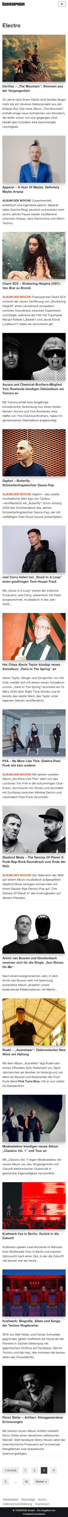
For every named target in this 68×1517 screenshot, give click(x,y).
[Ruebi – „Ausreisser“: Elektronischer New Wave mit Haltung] (34, 1021)
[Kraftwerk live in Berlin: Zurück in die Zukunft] (34, 1205)
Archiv (42, 1499)
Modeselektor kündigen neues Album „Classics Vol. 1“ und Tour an (30, 1148)
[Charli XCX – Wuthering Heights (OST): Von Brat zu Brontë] (34, 255)
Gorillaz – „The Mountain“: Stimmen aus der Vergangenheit (32, 88)
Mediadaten (11, 1499)
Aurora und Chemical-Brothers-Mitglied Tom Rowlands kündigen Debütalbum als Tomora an (33, 388)
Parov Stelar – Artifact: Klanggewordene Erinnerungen (32, 1419)
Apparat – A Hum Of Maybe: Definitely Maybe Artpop (30, 189)
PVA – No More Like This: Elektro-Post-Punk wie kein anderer (31, 763)
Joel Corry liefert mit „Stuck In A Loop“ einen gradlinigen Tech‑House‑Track (32, 579)
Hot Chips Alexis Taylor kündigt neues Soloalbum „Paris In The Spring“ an (31, 666)
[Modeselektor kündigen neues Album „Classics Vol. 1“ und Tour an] (34, 1118)
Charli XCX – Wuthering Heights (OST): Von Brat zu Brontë (31, 285)
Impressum (42, 1504)
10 (26, 1481)
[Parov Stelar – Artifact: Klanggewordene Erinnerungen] (34, 1389)
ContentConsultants (34, 1514)
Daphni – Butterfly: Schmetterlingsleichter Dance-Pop (28, 482)
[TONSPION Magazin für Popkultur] (13, 4)
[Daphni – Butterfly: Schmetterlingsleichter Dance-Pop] (34, 452)
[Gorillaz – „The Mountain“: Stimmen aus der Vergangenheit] (34, 58)
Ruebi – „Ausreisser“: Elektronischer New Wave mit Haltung (33, 1052)
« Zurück (11, 1470)
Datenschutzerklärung (17, 1504)
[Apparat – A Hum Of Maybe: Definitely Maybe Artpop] (34, 159)
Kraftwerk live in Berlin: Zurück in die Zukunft (30, 1235)
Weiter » (41, 1481)
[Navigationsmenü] (62, 4)
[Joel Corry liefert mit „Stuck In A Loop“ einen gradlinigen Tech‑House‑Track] (34, 549)
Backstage (28, 1499)
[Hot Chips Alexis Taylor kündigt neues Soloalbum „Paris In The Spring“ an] (34, 636)
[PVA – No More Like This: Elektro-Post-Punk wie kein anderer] (34, 732)
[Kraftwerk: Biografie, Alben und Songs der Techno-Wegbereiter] (34, 1293)
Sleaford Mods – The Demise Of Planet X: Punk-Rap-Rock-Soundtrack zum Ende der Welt (34, 861)
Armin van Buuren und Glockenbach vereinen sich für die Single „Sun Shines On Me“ (32, 962)
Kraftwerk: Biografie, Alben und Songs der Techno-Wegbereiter (31, 1323)
